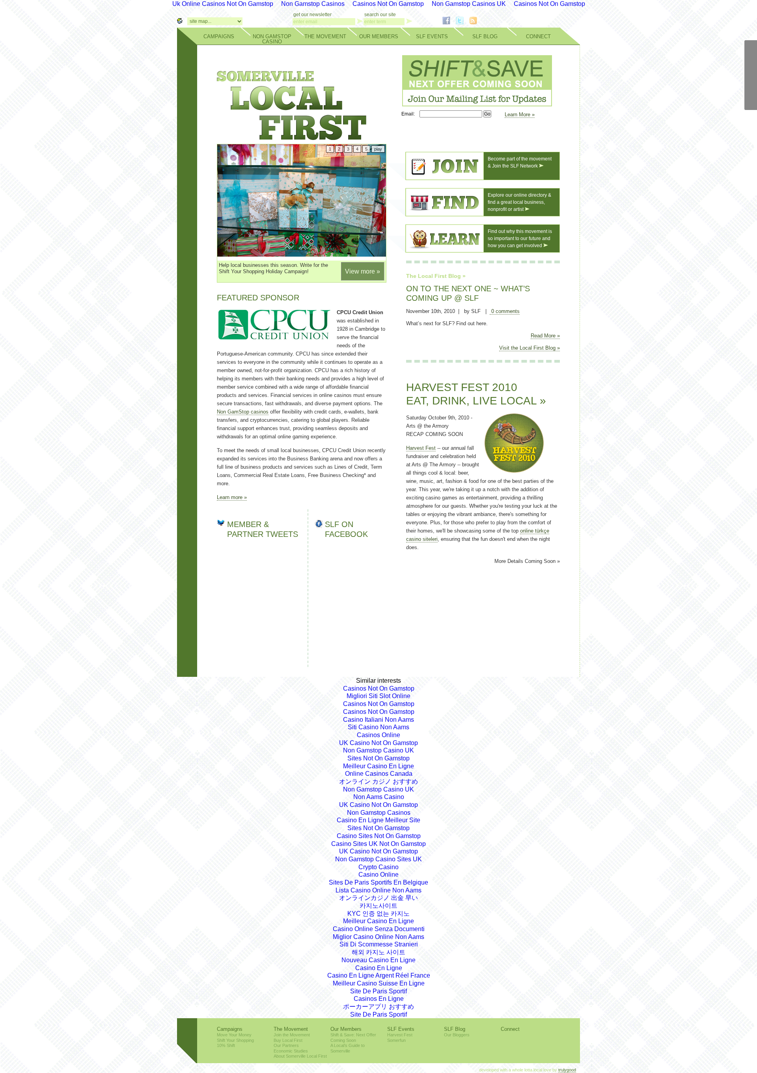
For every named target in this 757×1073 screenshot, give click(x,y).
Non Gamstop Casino (272, 39)
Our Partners (286, 1045)
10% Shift (226, 1045)
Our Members (378, 36)
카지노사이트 (378, 905)
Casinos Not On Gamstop (378, 688)
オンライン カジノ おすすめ (378, 781)
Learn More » (520, 114)
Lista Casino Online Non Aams (378, 890)
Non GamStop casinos (242, 412)
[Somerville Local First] (291, 136)
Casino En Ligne (378, 968)
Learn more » (232, 497)
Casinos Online (378, 735)
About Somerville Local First (300, 1056)
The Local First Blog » (436, 276)
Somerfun (396, 1040)
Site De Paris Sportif (378, 991)
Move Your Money (234, 1034)
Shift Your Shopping (235, 1040)
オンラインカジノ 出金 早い (378, 897)
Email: (409, 114)
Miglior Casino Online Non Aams (378, 936)
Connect (538, 36)
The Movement (325, 36)
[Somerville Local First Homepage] (180, 21)
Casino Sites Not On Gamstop (379, 836)
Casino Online (378, 874)
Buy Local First (288, 1040)
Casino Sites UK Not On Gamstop (378, 843)
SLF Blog (485, 36)
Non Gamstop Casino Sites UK (378, 859)
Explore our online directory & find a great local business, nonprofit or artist (519, 202)
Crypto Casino (378, 867)
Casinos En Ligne (379, 998)
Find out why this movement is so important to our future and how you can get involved (520, 238)
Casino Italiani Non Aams (378, 719)
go (360, 21)
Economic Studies (291, 1051)
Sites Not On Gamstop (378, 758)
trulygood (567, 1069)
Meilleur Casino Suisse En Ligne (379, 983)
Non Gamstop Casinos (378, 812)
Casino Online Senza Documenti (379, 929)
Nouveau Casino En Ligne (378, 960)
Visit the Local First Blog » (529, 348)
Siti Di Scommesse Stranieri (378, 944)
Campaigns (218, 36)
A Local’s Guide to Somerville (347, 1048)
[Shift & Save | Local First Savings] (475, 104)
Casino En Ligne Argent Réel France (378, 975)
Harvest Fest (421, 448)
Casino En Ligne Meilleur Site (378, 820)
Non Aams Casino (378, 797)
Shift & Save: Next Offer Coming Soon (353, 1037)
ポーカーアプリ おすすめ (378, 1006)
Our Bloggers (457, 1034)
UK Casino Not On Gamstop (378, 743)
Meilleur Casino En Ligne (378, 766)
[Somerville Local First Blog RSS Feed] (473, 22)
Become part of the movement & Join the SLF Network (520, 162)
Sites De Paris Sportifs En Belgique (378, 882)
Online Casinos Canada (378, 773)
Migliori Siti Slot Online (378, 696)
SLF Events (432, 36)
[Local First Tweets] (750, 97)
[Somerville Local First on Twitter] (460, 22)
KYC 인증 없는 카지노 (378, 913)
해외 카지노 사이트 (378, 952)
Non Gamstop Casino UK (378, 750)
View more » (362, 271)
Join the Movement (292, 1034)
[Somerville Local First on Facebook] (446, 22)
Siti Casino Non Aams (378, 727)
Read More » (545, 336)
